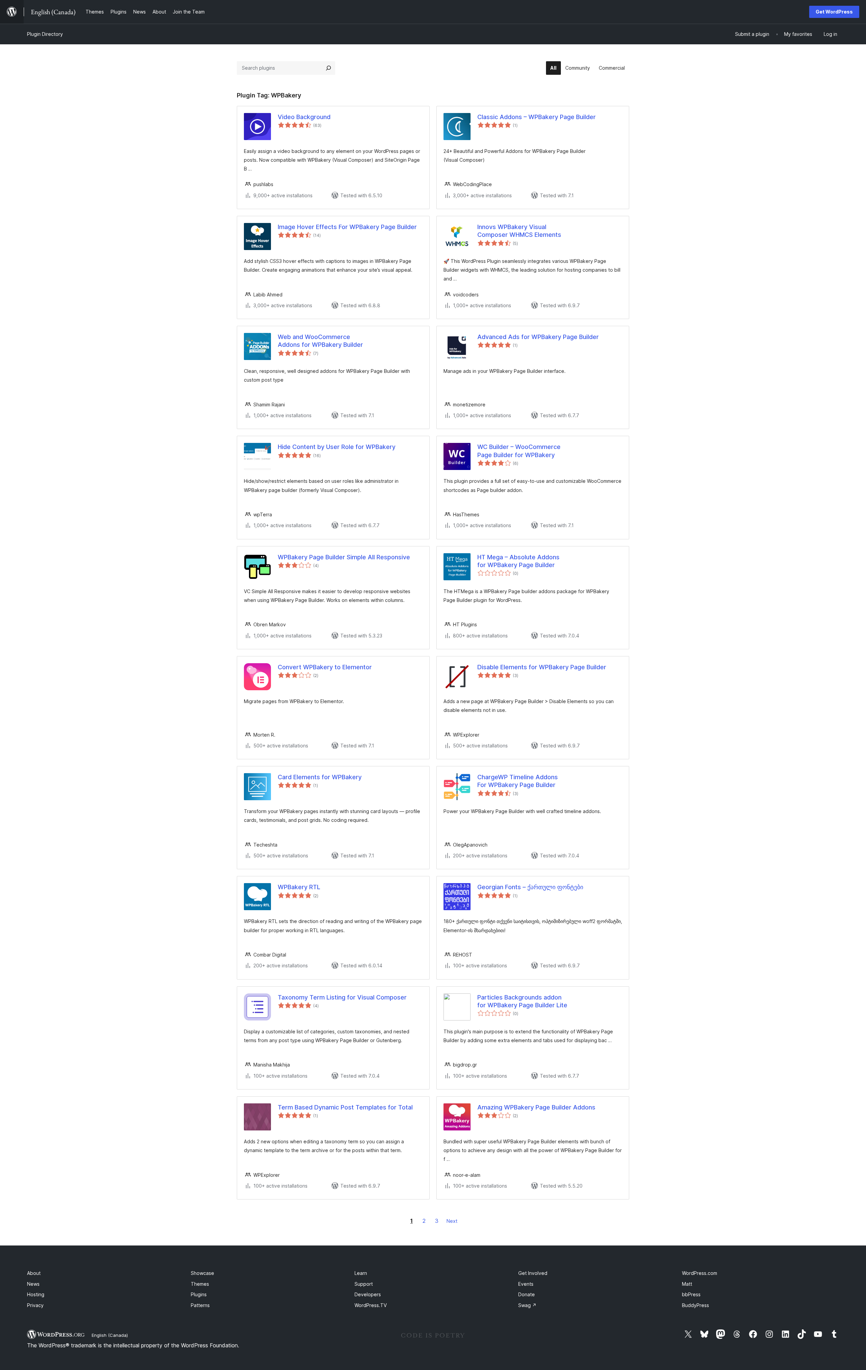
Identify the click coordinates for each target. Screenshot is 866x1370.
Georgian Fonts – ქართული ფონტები (530, 887)
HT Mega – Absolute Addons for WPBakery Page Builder (518, 561)
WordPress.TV (371, 1305)
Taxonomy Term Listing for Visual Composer (342, 997)
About (34, 1273)
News (33, 1284)
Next (452, 1221)
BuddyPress (695, 1305)
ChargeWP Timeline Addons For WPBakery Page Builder (517, 780)
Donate (526, 1294)
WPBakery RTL (299, 887)
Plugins (199, 1294)
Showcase (202, 1273)
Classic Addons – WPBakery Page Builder (536, 116)
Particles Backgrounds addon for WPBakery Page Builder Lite (522, 1001)
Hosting (35, 1294)
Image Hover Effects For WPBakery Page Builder (347, 226)
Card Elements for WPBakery (320, 777)
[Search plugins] (328, 68)
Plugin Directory (45, 34)
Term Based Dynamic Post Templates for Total (345, 1107)
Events (525, 1284)
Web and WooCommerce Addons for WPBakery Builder (320, 340)
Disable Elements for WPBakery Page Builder (541, 667)
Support (364, 1284)
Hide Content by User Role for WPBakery (336, 446)
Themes (200, 1284)
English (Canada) (110, 1335)
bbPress (691, 1294)
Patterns (200, 1305)
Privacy (35, 1305)
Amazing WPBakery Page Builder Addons (536, 1107)
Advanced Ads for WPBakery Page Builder (538, 336)
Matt (687, 1284)
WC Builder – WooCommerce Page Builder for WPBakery (519, 450)
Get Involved (532, 1273)
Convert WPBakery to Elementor (325, 667)
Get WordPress (834, 12)
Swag (527, 1305)
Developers (368, 1294)
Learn (361, 1273)
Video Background (304, 116)
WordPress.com (699, 1273)
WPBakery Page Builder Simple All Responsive (344, 557)
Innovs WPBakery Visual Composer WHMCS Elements (519, 230)
